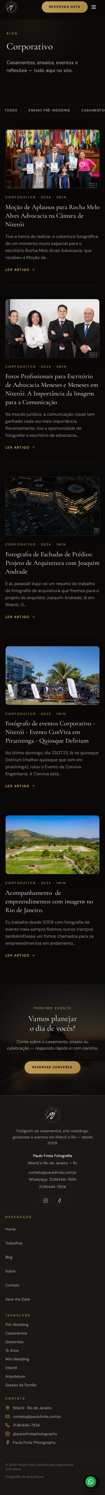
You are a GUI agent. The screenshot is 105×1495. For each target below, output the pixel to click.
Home (10, 1229)
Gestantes (14, 1341)
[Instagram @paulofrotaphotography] (45, 1200)
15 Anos (12, 1350)
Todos (11, 110)
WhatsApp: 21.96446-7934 (52, 1179)
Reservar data (65, 7)
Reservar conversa (52, 1067)
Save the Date (17, 1299)
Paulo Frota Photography (34, 1442)
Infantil (11, 1367)
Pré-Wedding (17, 1324)
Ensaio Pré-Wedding (49, 110)
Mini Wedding (17, 1359)
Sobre (10, 1271)
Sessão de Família (20, 1385)
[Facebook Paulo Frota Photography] (59, 1200)
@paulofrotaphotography (35, 1433)
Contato (12, 1285)
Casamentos (16, 1333)
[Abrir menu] (94, 7)
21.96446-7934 (52, 1186)
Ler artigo (17, 270)
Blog (9, 1257)
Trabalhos (13, 1243)
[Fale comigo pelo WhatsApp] (91, 1482)
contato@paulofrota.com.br (53, 1172)
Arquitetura (15, 1376)
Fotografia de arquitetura (24, 1476)
